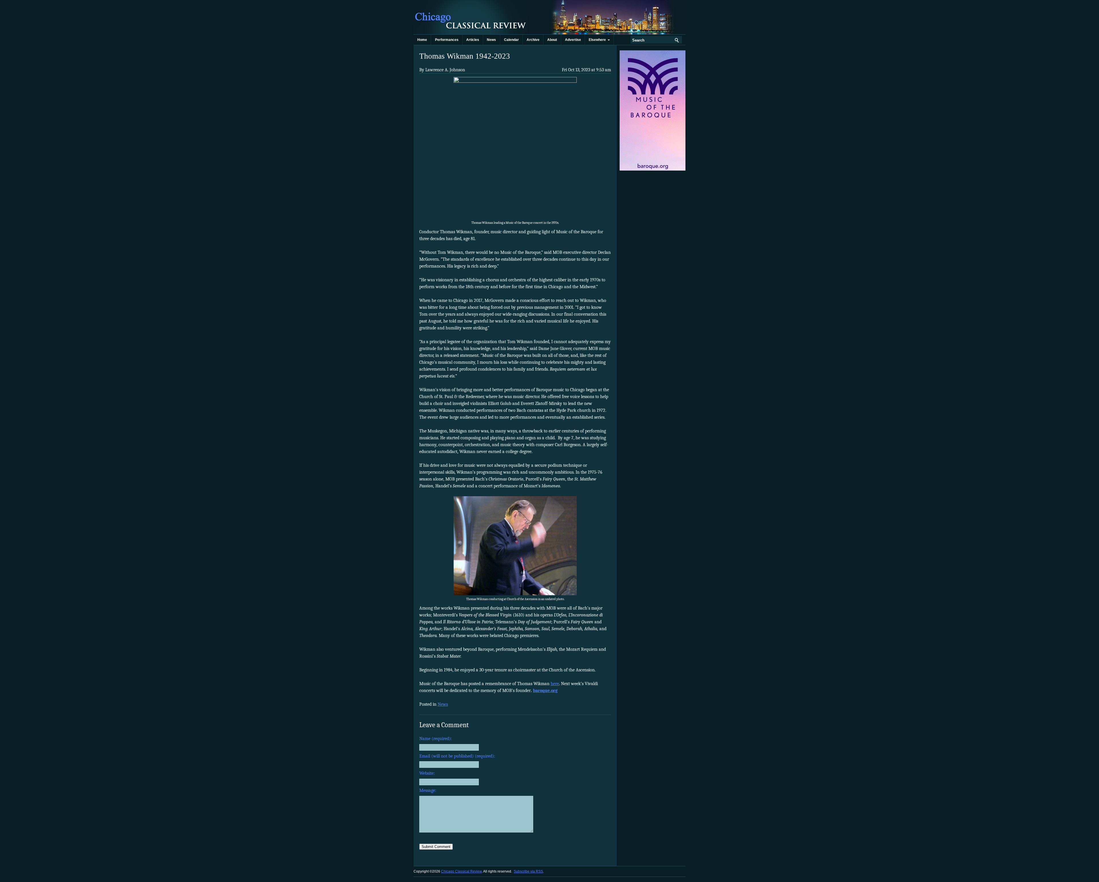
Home (422, 40)
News (491, 40)
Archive (533, 40)
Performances (446, 40)
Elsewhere (598, 40)
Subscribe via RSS (528, 871)
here (555, 683)
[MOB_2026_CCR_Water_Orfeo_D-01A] (653, 169)
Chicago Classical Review (471, 17)
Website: (427, 773)
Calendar (511, 40)
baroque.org (545, 690)
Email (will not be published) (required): (457, 756)
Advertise (573, 40)
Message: (427, 790)
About (552, 40)
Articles (472, 40)
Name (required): (435, 738)
